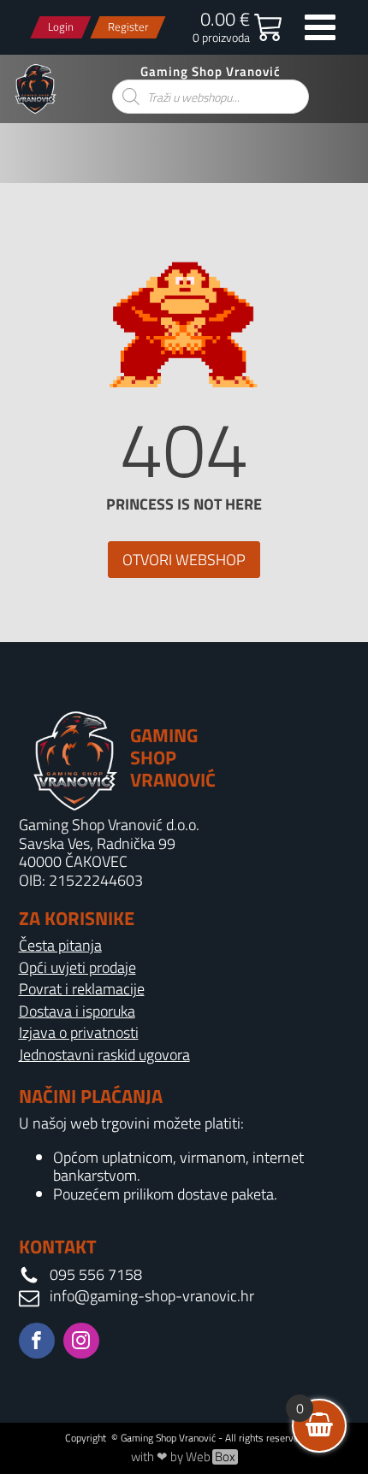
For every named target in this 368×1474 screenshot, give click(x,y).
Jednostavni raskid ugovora (104, 1055)
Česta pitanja (60, 945)
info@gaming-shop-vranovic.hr (152, 1296)
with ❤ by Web (183, 1457)
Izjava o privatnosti (79, 1032)
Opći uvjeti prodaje (77, 967)
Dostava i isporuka (77, 1011)
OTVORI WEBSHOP (184, 559)
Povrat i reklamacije (82, 989)
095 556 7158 (96, 1274)
